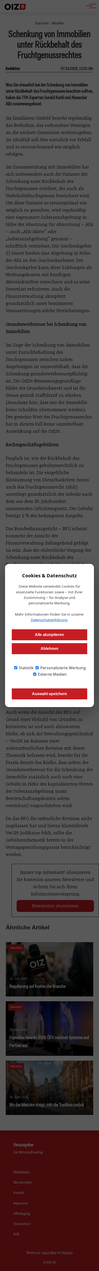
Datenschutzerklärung (49, 619)
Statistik (26, 667)
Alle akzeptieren (49, 635)
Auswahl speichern (49, 694)
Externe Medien (52, 674)
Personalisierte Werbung (62, 667)
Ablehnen (49, 649)
